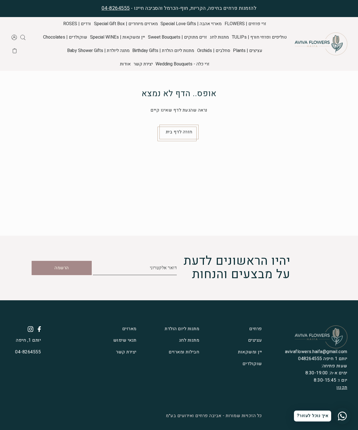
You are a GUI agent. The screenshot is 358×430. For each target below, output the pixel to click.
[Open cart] (15, 50)
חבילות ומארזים (184, 352)
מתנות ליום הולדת (182, 328)
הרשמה (62, 267)
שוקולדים (252, 363)
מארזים (129, 328)
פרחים (255, 328)
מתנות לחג (189, 340)
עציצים (255, 340)
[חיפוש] (22, 37)
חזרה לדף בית (179, 132)
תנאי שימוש (124, 340)
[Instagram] (28, 329)
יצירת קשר (126, 352)
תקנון (341, 387)
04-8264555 (116, 8)
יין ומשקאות (250, 352)
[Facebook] (37, 329)
